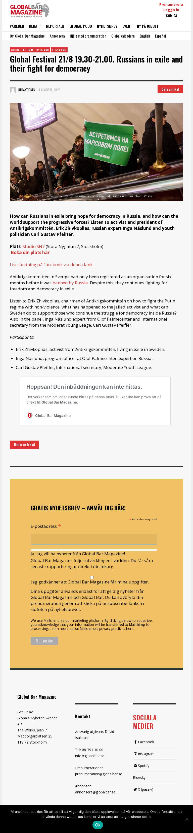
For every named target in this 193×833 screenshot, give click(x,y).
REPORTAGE (55, 26)
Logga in (171, 9)
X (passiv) (145, 789)
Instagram (146, 753)
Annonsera (57, 36)
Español (160, 36)
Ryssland (42, 50)
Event (127, 26)
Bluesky (139, 777)
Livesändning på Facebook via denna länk (51, 264)
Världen (17, 26)
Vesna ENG (59, 50)
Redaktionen (26, 89)
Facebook (146, 741)
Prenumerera (171, 4)
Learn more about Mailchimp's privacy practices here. (92, 628)
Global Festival (22, 50)
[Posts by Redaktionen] (13, 90)
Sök (169, 15)
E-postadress (46, 525)
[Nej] (186, 820)
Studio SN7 (34, 246)
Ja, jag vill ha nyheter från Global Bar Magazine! (78, 554)
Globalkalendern (123, 36)
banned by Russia (70, 283)
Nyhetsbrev (107, 26)
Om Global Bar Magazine (27, 36)
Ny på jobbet (148, 26)
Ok (98, 824)
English (145, 36)
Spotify (143, 765)
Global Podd (81, 26)
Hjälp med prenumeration (88, 36)
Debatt (35, 26)
